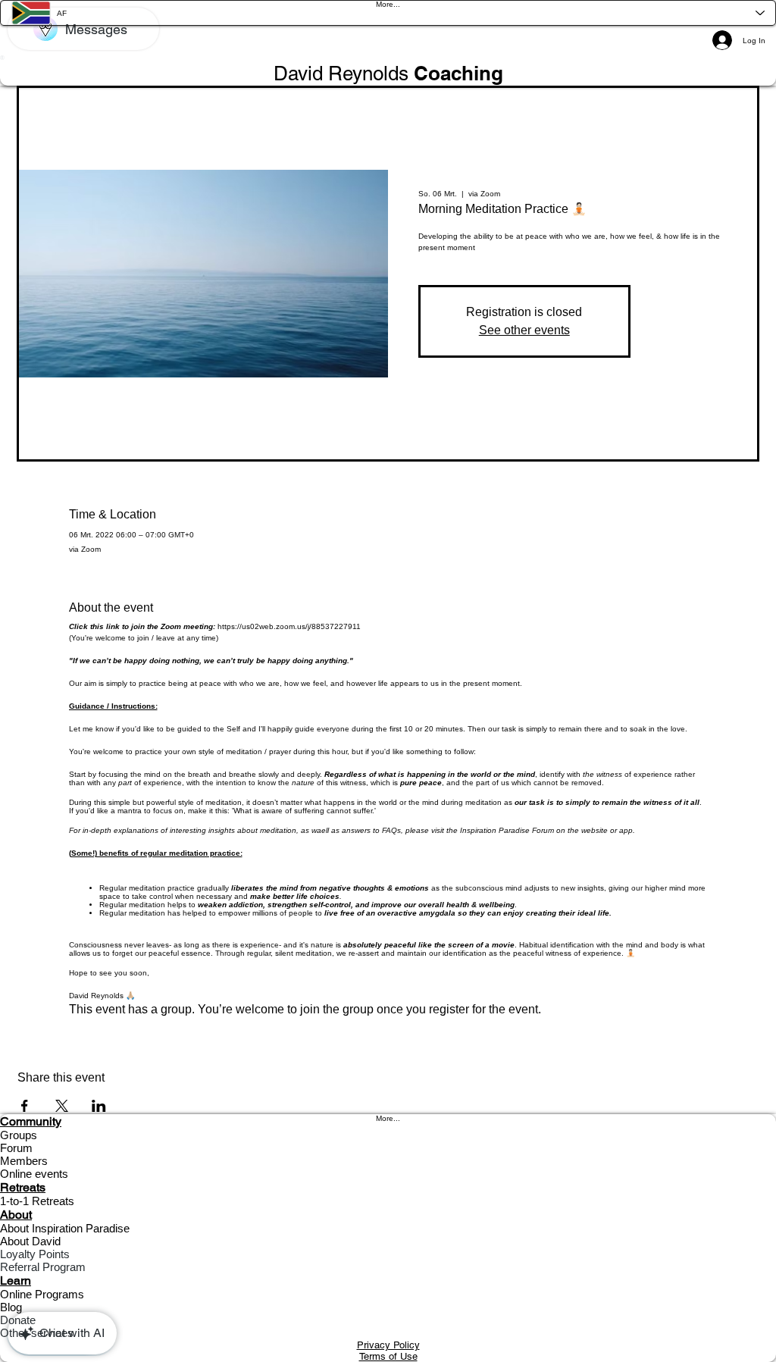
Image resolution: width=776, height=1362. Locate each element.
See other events (524, 330)
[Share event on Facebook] (24, 1106)
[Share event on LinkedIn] (99, 1106)
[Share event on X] (62, 1106)
